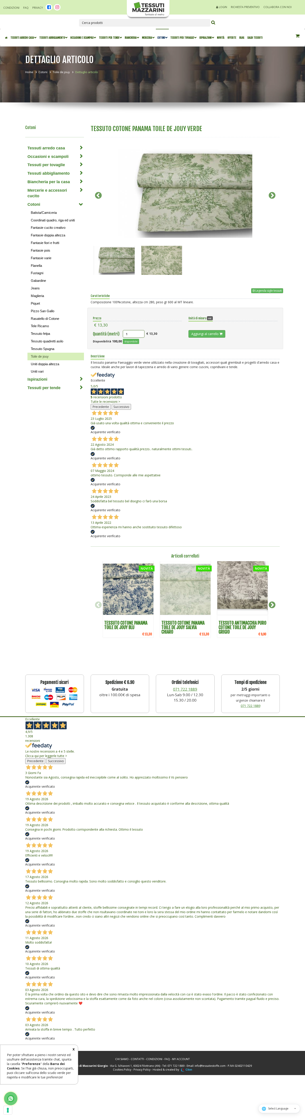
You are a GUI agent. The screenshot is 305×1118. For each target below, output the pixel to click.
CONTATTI (137, 1059)
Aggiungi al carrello (205, 334)
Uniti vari (37, 371)
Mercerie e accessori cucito (47, 193)
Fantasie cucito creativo (48, 227)
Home (29, 72)
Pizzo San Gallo (42, 311)
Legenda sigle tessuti (268, 291)
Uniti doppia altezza (45, 364)
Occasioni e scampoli (82, 37)
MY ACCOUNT (181, 1059)
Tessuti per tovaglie (182, 37)
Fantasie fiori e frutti (45, 243)
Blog (241, 37)
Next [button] (271, 195)
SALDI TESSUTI (255, 37)
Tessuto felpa (40, 333)
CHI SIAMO (122, 1059)
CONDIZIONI (154, 1059)
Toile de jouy (61, 72)
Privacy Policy (142, 1069)
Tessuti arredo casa (22, 37)
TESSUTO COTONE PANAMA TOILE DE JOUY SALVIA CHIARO (183, 627)
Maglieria (37, 296)
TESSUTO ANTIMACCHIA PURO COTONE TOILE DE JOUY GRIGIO (242, 627)
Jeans (35, 288)
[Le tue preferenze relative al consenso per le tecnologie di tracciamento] (8, 1110)
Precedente (100, 407)
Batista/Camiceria (44, 212)
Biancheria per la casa (48, 182)
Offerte (232, 37)
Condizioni (11, 8)
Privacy (37, 8)
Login (222, 7)
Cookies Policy (122, 1069)
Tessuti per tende (109, 37)
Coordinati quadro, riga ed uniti (53, 220)
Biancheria (131, 37)
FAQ (26, 8)
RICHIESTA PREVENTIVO (245, 7)
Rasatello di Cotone (45, 318)
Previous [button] (98, 195)
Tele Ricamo (40, 326)
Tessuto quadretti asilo (47, 341)
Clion (189, 1069)
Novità (220, 37)
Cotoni (161, 37)
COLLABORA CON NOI (277, 7)
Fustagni (37, 273)
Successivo (121, 407)
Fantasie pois (40, 250)
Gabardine (38, 280)
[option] (185, 193)
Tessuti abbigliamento (52, 37)
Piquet (35, 303)
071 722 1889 (185, 689)
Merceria (147, 37)
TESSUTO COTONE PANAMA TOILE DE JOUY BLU (125, 625)
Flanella (36, 265)
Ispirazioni (205, 37)
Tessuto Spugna (42, 349)
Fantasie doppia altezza (48, 235)
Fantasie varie (41, 258)
